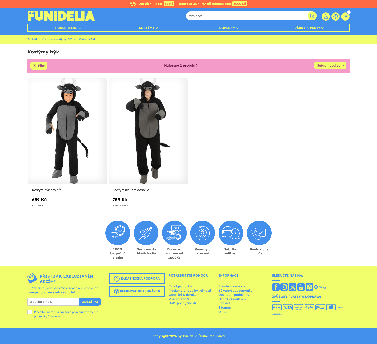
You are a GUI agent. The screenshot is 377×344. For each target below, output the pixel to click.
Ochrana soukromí (232, 299)
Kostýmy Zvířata (66, 39)
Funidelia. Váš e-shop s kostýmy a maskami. (61, 16)
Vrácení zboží (179, 299)
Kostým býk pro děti (47, 190)
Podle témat (66, 27)
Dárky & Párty (307, 27)
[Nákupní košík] (345, 16)
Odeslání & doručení (184, 295)
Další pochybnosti (182, 303)
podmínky (40, 316)
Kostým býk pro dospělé (131, 190)
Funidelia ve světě (231, 286)
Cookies (224, 303)
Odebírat (90, 302)
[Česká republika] (276, 287)
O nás (222, 312)
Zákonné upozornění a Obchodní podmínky (235, 293)
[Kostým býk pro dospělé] (148, 131)
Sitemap (224, 307)
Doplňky (227, 27)
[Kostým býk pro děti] (67, 131)
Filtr (41, 66)
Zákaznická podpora (140, 279)
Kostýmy (147, 27)
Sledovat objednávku (139, 291)
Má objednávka (180, 286)
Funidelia (33, 39)
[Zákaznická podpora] (335, 16)
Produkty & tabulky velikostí (190, 290)
